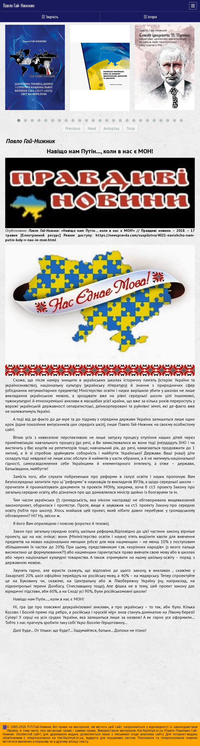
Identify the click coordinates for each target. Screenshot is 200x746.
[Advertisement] (100, 688)
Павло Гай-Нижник (19, 5)
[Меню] (193, 5)
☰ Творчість (49, 16)
